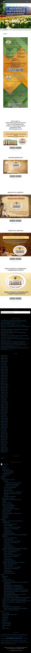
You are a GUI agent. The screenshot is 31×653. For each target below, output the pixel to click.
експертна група (18, 635)
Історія (4, 467)
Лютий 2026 (4, 363)
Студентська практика (7, 504)
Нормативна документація (10, 524)
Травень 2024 (4, 393)
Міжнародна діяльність (9, 533)
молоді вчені (25, 638)
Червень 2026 (4, 357)
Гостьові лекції (7, 530)
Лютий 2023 (4, 413)
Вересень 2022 (4, 421)
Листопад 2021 (4, 433)
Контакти (3, 476)
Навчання (3, 478)
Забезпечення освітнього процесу (12, 527)
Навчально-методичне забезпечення (13, 492)
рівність (17, 642)
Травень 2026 (4, 358)
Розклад (6, 481)
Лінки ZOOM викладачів (10, 487)
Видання (4, 577)
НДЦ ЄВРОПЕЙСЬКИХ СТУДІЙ (11, 596)
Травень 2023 (4, 409)
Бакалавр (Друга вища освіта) (9, 614)
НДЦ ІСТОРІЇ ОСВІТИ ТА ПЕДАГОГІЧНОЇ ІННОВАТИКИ (17, 597)
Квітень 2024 (4, 395)
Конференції (5, 576)
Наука (2, 574)
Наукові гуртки (6, 605)
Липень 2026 (4, 355)
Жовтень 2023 (4, 404)
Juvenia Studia (7, 579)
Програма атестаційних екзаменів (12, 493)
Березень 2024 (4, 396)
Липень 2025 (4, 373)
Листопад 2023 (4, 403)
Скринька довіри (6, 625)
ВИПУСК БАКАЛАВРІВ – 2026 (8, 323)
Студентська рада (6, 623)
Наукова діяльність (8, 531)
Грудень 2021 (4, 432)
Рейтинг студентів (6, 502)
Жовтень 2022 (4, 419)
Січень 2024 (4, 400)
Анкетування (5, 515)
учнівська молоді (12, 643)
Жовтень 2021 (4, 435)
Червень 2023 (4, 407)
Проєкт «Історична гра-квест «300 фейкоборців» (16, 608)
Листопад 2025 (4, 367)
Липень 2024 (4, 390)
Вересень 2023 (4, 406)
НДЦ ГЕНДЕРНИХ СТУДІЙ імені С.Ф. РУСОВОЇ (15, 594)
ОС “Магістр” (5, 616)
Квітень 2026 (4, 360)
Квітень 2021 (4, 441)
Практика (6, 495)
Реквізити (4, 620)
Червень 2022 (4, 426)
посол (13, 642)
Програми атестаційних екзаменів (10, 508)
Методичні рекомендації (10, 496)
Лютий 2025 (4, 381)
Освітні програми (6, 510)
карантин (3, 638)
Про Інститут (4, 466)
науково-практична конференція (12, 640)
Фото (3, 626)
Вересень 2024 (4, 387)
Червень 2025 (4, 375)
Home (5, 29)
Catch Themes (19, 650)
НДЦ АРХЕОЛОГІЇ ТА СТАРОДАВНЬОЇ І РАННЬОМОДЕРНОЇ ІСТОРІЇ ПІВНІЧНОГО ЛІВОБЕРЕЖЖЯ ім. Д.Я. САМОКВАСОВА (14, 587)
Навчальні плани (8, 490)
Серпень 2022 (4, 422)
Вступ (2, 611)
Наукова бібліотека (7, 473)
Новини (3, 458)
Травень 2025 (4, 377)
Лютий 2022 (4, 429)
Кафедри (3, 519)
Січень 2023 (4, 415)
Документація (5, 475)
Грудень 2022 (4, 416)
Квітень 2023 (4, 410)
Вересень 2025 (4, 370)
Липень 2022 (4, 424)
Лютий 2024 (4, 398)
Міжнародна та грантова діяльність (11, 606)
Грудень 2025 (4, 366)
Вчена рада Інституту (7, 470)
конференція (14, 638)
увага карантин (4, 643)
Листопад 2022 (4, 418)
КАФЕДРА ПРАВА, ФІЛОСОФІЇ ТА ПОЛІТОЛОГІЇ (13, 562)
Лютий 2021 (4, 444)
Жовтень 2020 (4, 449)
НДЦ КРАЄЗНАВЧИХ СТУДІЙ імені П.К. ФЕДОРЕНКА (16, 590)
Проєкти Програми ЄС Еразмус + (12, 609)
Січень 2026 (4, 364)
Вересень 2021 (4, 436)
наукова (3, 640)
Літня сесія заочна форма (11, 485)
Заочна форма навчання (8, 479)
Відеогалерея (5, 628)
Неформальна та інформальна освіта (11, 499)
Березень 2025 (4, 380)
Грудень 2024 (4, 383)
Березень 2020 (4, 450)
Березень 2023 (4, 412)
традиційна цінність (24, 642)
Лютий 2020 (4, 452)
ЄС (2, 634)
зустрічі (24, 635)
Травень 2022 (4, 427)
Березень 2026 (4, 361)
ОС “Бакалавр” (5, 613)
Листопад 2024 (4, 384)
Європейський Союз (7, 634)
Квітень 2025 (4, 378)
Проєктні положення (9, 472)
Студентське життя (5, 622)
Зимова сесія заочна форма (12, 484)
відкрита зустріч (22, 634)
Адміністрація (5, 469)
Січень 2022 (4, 430)
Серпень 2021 (4, 438)
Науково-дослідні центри (8, 580)
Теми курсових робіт (9, 507)
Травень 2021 (4, 439)
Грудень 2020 (4, 447)
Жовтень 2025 (4, 369)
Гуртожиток (5, 619)
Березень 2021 (4, 442)
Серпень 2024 (4, 389)
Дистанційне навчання (8, 498)
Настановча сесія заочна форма (13, 482)
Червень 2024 (4, 392)
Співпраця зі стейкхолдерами (11, 528)
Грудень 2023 (4, 401)
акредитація (15, 634)
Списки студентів (8, 489)
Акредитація (5, 516)
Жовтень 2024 (4, 386)
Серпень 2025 (4, 372)
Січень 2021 (4, 445)
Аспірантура (5, 518)
